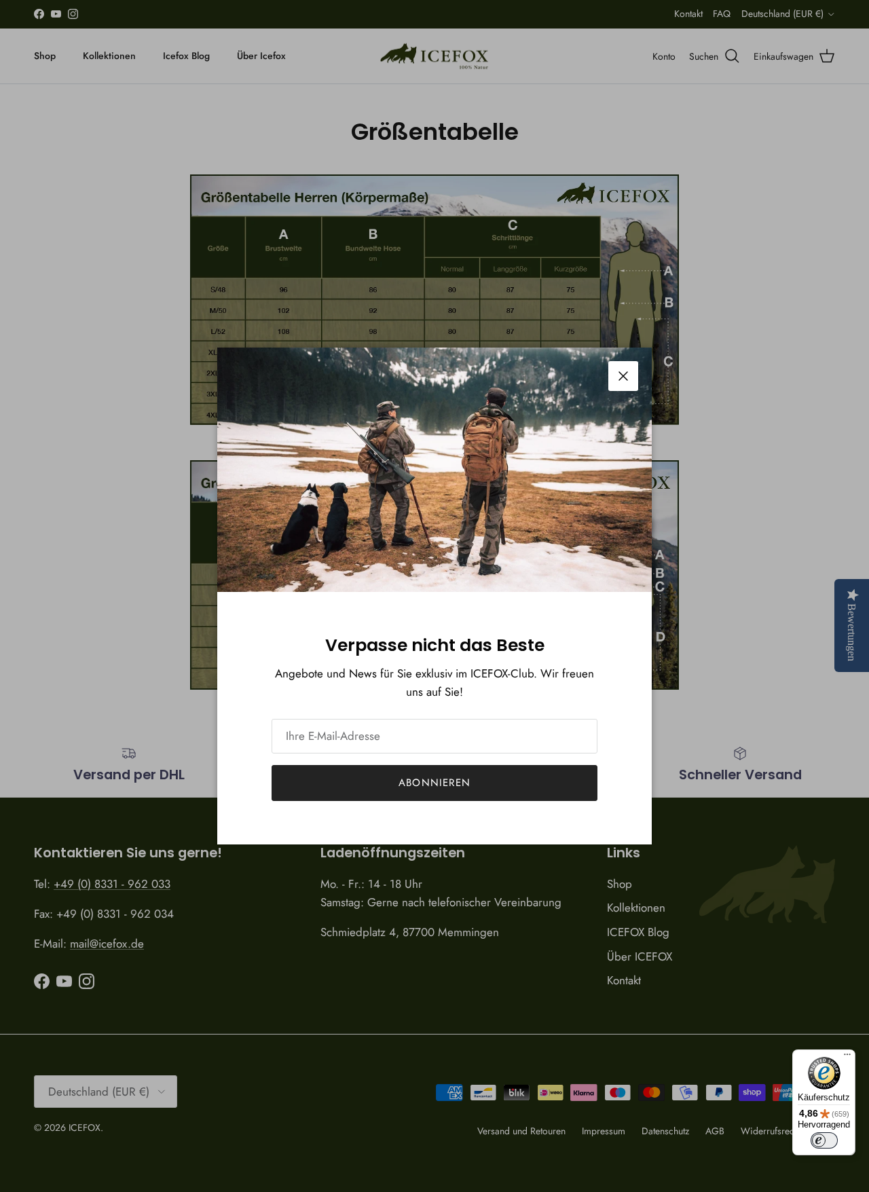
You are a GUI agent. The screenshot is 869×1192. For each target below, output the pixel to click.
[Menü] (847, 1057)
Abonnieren (434, 782)
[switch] (824, 1140)
